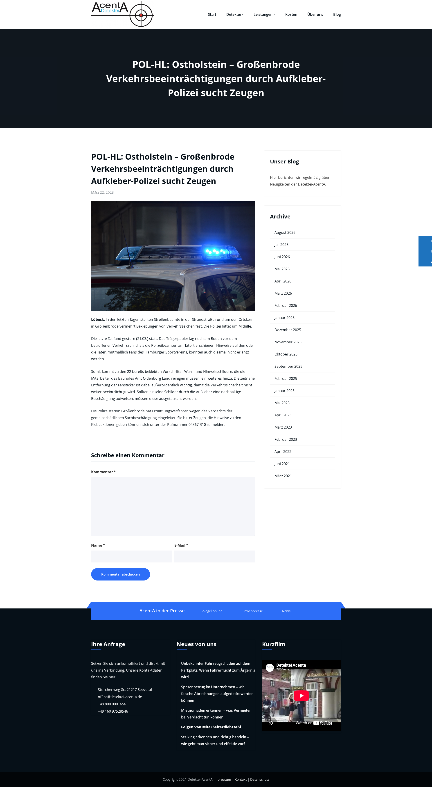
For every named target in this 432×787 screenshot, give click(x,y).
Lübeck (97, 319)
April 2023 (282, 415)
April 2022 (282, 451)
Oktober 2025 (285, 354)
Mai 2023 (282, 402)
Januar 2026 (284, 317)
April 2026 (282, 281)
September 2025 (288, 366)
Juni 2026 (282, 256)
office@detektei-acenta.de (120, 696)
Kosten (291, 14)
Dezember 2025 (287, 329)
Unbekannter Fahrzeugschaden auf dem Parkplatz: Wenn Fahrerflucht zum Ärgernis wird (218, 670)
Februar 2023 (285, 439)
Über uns (315, 14)
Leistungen (263, 14)
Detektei (233, 14)
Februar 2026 (285, 305)
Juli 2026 (281, 244)
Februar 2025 (285, 378)
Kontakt (241, 779)
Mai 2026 (282, 268)
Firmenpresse (252, 611)
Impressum (222, 779)
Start (212, 14)
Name (98, 545)
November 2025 (288, 342)
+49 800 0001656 (112, 704)
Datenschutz (259, 779)
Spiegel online (211, 611)
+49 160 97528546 (113, 711)
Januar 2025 (284, 390)
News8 (287, 611)
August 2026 (284, 232)
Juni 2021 (282, 463)
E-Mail (181, 545)
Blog (337, 14)
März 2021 (283, 475)
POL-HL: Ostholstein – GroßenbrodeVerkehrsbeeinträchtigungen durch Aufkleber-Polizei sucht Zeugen (162, 168)
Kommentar (103, 471)
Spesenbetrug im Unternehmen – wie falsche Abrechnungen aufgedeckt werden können (217, 693)
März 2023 (283, 427)
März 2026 (283, 293)
